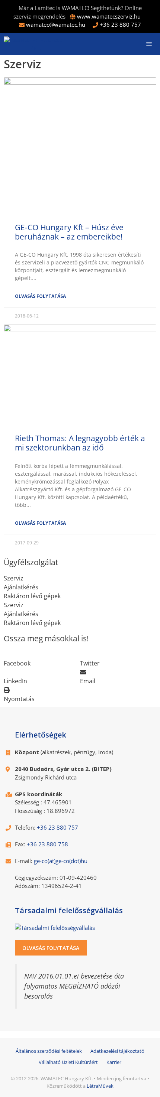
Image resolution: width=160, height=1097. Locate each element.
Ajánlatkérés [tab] (21, 587)
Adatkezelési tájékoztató (117, 1051)
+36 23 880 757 (120, 24)
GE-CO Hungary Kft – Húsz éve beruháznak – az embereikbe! (69, 232)
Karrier (113, 1062)
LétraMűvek (100, 1086)
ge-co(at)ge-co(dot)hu (60, 861)
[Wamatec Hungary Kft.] (35, 44)
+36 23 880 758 (47, 844)
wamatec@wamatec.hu (55, 24)
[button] (42, 659)
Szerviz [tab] (13, 578)
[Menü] (149, 44)
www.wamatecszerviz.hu (109, 16)
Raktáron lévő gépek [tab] (32, 596)
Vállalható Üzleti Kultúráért (68, 1062)
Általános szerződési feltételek (49, 1051)
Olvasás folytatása (40, 296)
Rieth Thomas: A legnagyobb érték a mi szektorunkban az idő (80, 443)
